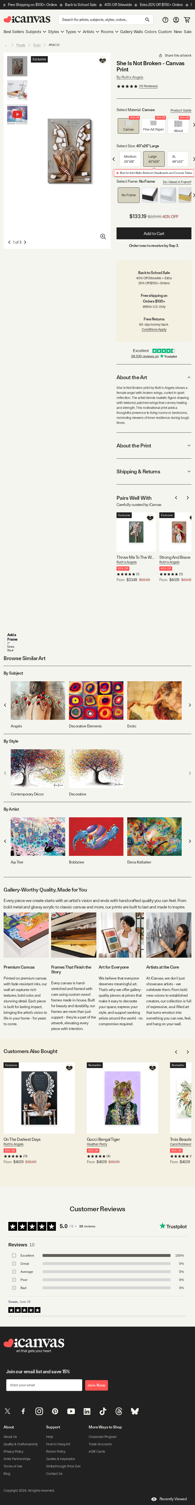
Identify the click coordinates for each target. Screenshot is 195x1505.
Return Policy (55, 1451)
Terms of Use (13, 1466)
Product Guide (181, 110)
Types (71, 31)
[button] (128, 126)
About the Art (132, 377)
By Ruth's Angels (130, 77)
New (178, 31)
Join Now (97, 1385)
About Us (10, 1437)
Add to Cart (154, 233)
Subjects (33, 31)
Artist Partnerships (17, 1459)
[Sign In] (176, 19)
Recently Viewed (173, 1499)
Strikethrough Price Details (65, 1466)
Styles (53, 31)
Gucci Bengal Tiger (103, 1139)
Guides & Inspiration (60, 1459)
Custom (165, 31)
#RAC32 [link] (54, 45)
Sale (187, 31)
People (20, 45)
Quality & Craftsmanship (21, 1444)
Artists (88, 31)
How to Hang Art (58, 1444)
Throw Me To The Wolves (136, 557)
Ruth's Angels (126, 562)
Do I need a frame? (177, 182)
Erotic (36, 45)
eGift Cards (97, 1451)
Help (49, 1437)
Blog (7, 1474)
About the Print (134, 445)
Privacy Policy (13, 1451)
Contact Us (54, 1474)
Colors (150, 31)
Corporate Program (103, 1437)
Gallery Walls (131, 31)
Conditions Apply (154, 329)
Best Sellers (14, 31)
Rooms (107, 31)
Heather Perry (97, 1144)
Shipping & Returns (138, 471)
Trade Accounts (100, 1444)
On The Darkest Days (22, 1139)
